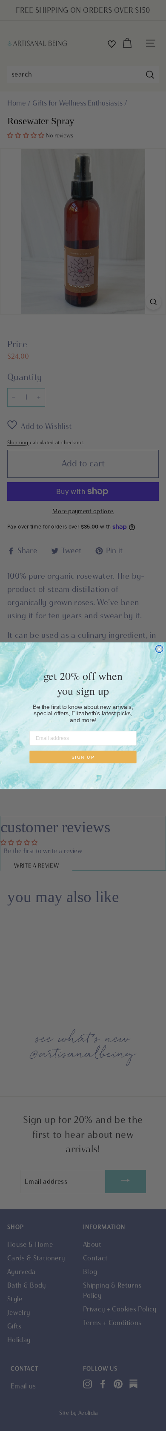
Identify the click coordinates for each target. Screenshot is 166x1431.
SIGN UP (83, 757)
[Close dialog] (159, 648)
